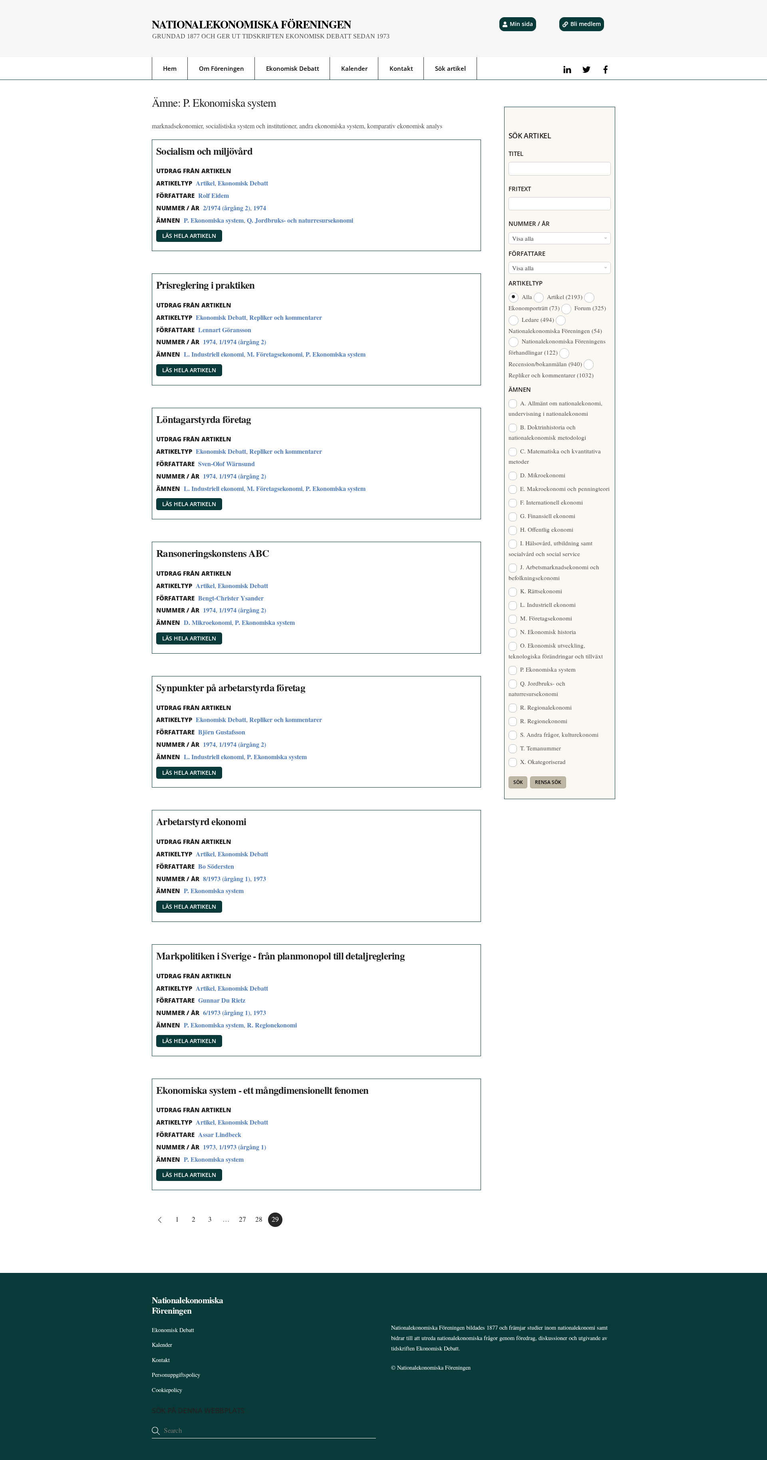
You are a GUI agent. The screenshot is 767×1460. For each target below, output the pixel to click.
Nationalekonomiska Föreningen (434, 1367)
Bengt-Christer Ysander (231, 597)
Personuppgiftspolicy (176, 1374)
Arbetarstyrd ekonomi (201, 821)
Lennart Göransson (224, 329)
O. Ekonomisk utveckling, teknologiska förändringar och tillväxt (556, 650)
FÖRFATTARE (527, 253)
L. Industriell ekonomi (214, 354)
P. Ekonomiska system (214, 220)
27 (242, 1219)
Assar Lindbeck (219, 1134)
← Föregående (159, 1220)
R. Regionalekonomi (545, 707)
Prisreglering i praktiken (205, 284)
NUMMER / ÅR (529, 223)
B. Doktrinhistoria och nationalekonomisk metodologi (547, 432)
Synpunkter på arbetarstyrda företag (230, 687)
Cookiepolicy (167, 1390)
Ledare (537, 319)
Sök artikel (450, 68)
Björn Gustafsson (221, 731)
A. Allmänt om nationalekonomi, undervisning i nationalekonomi (556, 408)
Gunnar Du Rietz (221, 1000)
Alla (527, 297)
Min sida (521, 24)
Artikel (205, 182)
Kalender (354, 68)
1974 (259, 207)
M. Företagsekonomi (274, 354)
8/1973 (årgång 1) (226, 878)
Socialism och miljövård (204, 151)
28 (258, 1219)
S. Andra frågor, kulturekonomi (558, 734)
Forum (589, 308)
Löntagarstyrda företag (203, 419)
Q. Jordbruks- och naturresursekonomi (300, 220)
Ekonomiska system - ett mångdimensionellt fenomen (262, 1090)
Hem (170, 68)
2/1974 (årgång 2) (226, 207)
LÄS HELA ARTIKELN (189, 235)
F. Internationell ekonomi (551, 502)
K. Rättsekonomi (540, 591)
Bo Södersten (216, 866)
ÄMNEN (520, 389)
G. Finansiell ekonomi (547, 516)
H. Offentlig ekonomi (546, 529)
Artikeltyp (525, 283)
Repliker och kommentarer (285, 317)
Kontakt (401, 68)
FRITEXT (520, 189)
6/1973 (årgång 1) (226, 1012)
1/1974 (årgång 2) (242, 341)
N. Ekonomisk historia (547, 632)
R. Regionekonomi (272, 1024)
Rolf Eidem (213, 195)
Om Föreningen (221, 68)
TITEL (516, 154)
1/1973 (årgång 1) (242, 1146)
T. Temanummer (540, 748)
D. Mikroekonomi (208, 622)
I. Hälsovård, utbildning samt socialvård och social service (551, 548)
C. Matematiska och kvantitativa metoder (555, 456)
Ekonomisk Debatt (292, 68)
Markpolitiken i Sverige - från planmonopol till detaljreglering (280, 955)
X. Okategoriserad (542, 762)
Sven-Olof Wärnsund (226, 463)
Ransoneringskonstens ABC (212, 553)
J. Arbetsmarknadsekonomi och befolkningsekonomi (554, 572)
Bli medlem (585, 24)
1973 (259, 878)
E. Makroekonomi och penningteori (564, 489)
